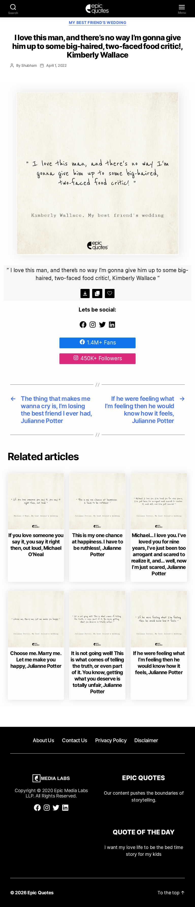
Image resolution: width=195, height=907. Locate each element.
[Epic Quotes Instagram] (93, 327)
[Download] (85, 293)
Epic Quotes (40, 892)
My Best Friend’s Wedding (97, 22)
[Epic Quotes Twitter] (102, 327)
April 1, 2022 (56, 65)
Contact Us (74, 740)
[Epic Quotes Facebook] (83, 327)
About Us (43, 740)
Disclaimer (146, 740)
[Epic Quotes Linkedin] (112, 327)
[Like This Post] (110, 293)
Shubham (29, 65)
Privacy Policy (110, 740)
